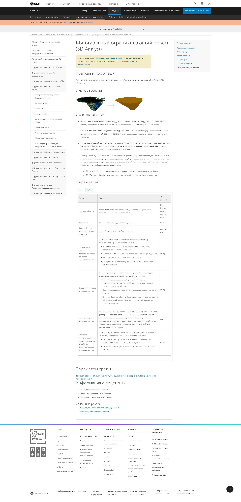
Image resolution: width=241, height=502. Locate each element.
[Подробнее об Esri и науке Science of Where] (38, 437)
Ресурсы (115, 11)
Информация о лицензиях (188, 67)
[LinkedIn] (43, 449)
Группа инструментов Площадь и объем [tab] (47, 88)
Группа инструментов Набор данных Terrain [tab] (48, 169)
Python (112, 17)
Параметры (182, 59)
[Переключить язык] (201, 3)
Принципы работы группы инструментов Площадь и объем (48, 145)
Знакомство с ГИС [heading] (112, 430)
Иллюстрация (183, 52)
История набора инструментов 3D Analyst (46, 60)
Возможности (99, 11)
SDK (121, 17)
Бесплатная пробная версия (167, 11)
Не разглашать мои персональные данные (186, 492)
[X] (38, 449)
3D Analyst (89, 35)
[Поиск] (195, 3)
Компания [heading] (132, 430)
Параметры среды (185, 63)
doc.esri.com (88, 22)
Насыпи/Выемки (41, 103)
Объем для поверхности (45, 138)
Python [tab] (90, 190)
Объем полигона (42, 128)
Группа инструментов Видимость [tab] (48, 193)
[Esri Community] (32, 454)
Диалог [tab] (81, 190)
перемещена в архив (111, 58)
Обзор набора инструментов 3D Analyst (46, 43)
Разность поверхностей (45, 133)
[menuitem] (66, 436)
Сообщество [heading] (86, 430)
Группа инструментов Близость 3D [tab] (49, 81)
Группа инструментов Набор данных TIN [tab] (48, 178)
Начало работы (52, 17)
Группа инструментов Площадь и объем (114, 35)
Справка (67, 17)
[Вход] (209, 4)
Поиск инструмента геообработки (94, 411)
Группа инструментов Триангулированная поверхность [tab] (46, 186)
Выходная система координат (124, 376)
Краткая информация (186, 48)
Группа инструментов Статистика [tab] (48, 163)
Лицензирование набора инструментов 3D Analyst (42, 52)
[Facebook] (32, 449)
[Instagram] (38, 454)
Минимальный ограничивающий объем (48, 120)
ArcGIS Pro (35, 10)
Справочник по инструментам (90, 17)
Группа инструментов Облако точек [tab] (49, 152)
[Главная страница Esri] (35, 4)
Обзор (84, 11)
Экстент (105, 376)
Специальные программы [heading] (157, 431)
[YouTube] (43, 454)
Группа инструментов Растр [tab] (46, 157)
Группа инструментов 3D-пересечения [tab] (44, 74)
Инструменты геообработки (71, 35)
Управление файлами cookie (162, 492)
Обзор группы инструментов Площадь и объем (47, 96)
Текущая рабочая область (88, 376)
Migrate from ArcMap (136, 17)
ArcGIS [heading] (59, 430)
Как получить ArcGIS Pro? (197, 11)
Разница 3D (39, 109)
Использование (183, 56)
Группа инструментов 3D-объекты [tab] (48, 67)
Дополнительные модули (136, 11)
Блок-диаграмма (42, 114)
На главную (35, 17)
